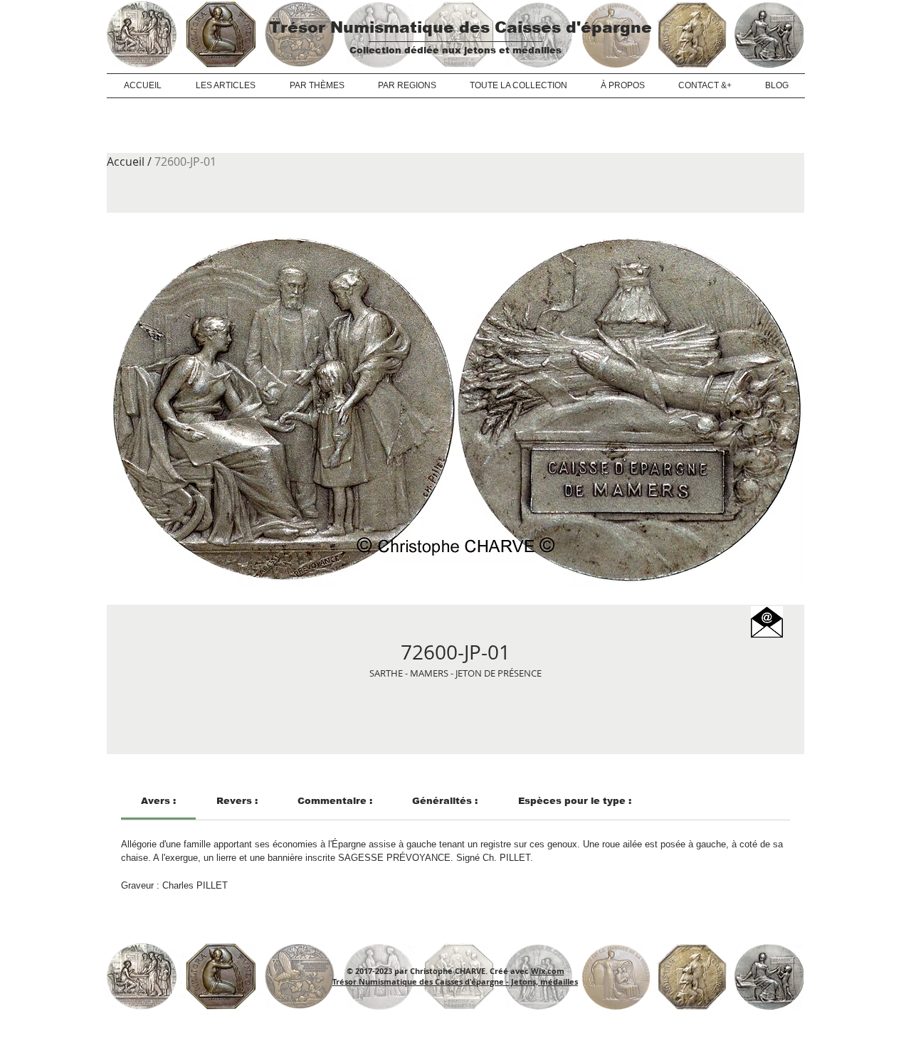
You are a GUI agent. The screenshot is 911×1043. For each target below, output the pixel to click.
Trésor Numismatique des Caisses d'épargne (460, 27)
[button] (767, 622)
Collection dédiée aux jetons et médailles (455, 50)
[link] (158, 800)
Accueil (125, 161)
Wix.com (547, 970)
